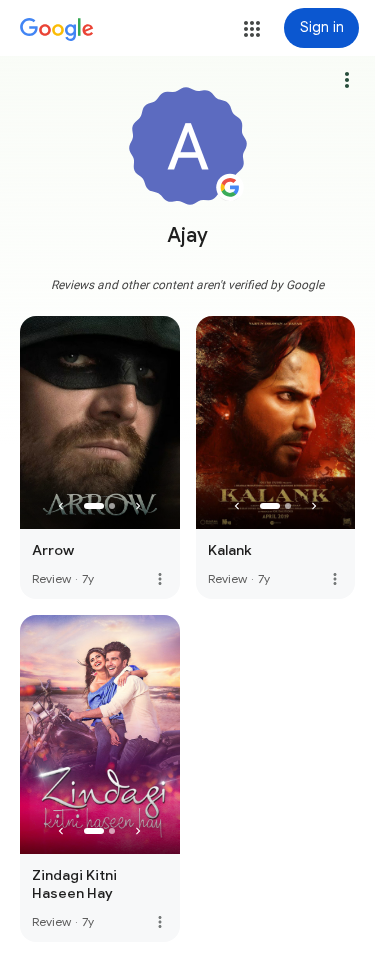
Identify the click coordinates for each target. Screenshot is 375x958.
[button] (252, 29)
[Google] (57, 30)
